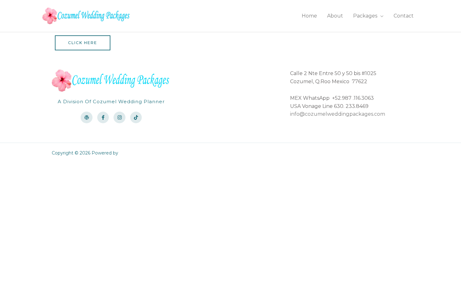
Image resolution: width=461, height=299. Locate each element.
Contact (404, 16)
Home (309, 16)
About (335, 16)
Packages (365, 16)
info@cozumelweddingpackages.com (337, 114)
